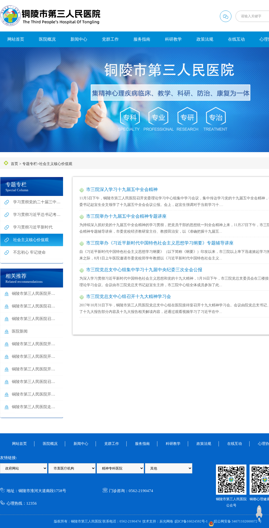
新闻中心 (78, 39)
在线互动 (236, 39)
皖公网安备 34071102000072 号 (238, 521)
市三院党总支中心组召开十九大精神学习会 (128, 296)
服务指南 (141, 39)
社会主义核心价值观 (55, 164)
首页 (14, 164)
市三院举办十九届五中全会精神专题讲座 (126, 216)
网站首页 (15, 39)
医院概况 (47, 39)
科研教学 (173, 39)
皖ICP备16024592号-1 (191, 521)
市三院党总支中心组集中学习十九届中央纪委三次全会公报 (144, 269)
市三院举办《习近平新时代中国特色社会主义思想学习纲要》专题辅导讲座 (160, 243)
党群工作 (110, 39)
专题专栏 (29, 164)
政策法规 (204, 39)
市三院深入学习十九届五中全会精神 (122, 189)
